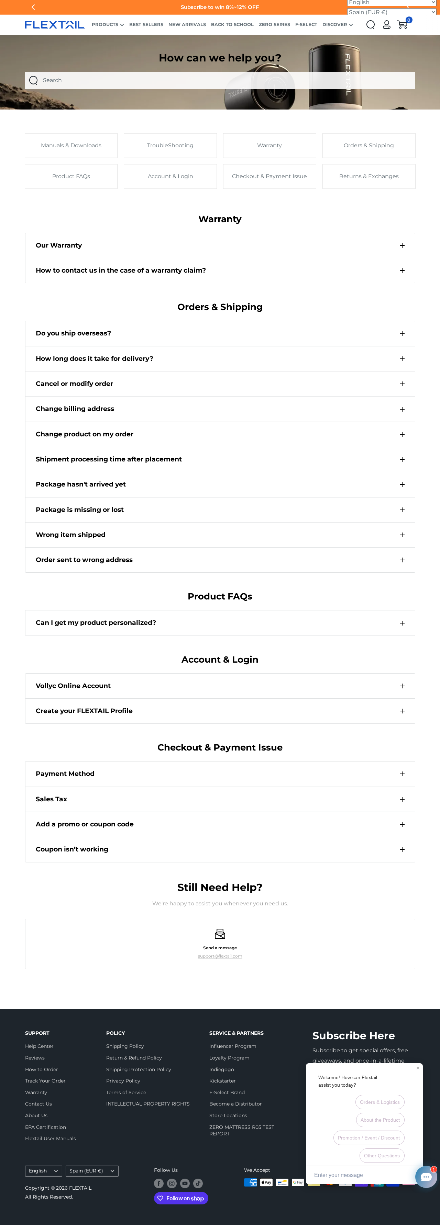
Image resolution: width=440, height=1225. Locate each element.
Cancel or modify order (74, 384)
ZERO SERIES (274, 24)
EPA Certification (45, 1127)
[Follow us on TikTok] (198, 1183)
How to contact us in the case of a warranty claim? (121, 270)
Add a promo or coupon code (85, 824)
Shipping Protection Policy (138, 1069)
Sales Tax (51, 799)
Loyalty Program (229, 1058)
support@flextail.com (220, 956)
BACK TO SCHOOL (232, 24)
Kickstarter (222, 1081)
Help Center (39, 1046)
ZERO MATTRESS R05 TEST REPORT (241, 1130)
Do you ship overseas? (73, 333)
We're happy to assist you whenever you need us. (220, 903)
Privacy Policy (123, 1081)
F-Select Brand (227, 1092)
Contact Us (38, 1104)
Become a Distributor (235, 1104)
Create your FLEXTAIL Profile (84, 711)
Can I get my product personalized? (96, 623)
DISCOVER (334, 24)
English (38, 1171)
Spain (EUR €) (86, 1171)
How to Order (41, 1069)
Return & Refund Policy (134, 1058)
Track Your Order (45, 1081)
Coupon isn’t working (72, 849)
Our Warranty (59, 245)
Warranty (36, 1092)
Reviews (35, 1058)
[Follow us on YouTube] (185, 1183)
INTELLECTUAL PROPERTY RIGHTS (145, 1104)
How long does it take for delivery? (94, 359)
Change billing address (75, 409)
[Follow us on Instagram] (172, 1183)
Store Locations (228, 1115)
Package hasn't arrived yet (81, 484)
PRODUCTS (105, 24)
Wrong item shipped (71, 535)
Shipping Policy (125, 1046)
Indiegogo (221, 1069)
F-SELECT (306, 24)
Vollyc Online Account (73, 686)
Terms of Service (126, 1092)
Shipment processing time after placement (109, 459)
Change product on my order (84, 434)
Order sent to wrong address (84, 560)
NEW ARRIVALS (187, 24)
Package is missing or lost (80, 510)
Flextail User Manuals (50, 1138)
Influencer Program (232, 1046)
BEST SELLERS (146, 24)
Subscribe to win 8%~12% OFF (220, 7)
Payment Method (65, 774)
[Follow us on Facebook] (159, 1183)
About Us (36, 1115)
